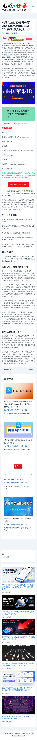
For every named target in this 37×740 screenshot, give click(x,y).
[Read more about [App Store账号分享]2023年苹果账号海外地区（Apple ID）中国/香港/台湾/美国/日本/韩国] (18, 391)
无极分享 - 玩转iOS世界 (14, 10)
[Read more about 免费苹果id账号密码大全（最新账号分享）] (18, 506)
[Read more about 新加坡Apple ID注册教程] (18, 467)
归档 (3, 554)
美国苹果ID (16, 446)
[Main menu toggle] (33, 7)
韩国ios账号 (7, 55)
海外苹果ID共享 (15, 410)
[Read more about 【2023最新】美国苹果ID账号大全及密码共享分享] (18, 429)
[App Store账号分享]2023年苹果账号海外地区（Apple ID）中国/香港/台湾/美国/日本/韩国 (18, 404)
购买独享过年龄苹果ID (18, 184)
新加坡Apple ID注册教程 (13, 479)
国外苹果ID (7, 410)
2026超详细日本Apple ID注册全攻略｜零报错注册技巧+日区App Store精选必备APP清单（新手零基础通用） (18, 587)
